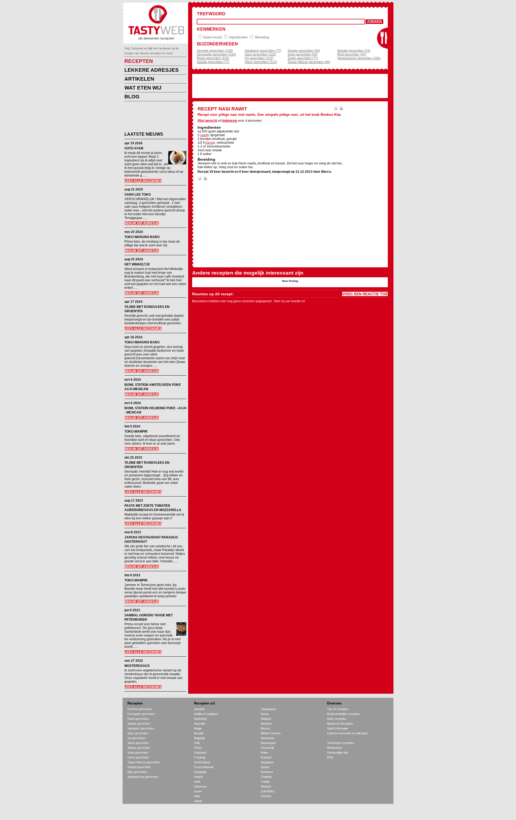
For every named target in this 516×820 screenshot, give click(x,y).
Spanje (265, 767)
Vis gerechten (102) (259, 58)
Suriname (267, 772)
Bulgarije (199, 738)
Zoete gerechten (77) (303, 58)
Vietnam (266, 786)
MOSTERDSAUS (137, 666)
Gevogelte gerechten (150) (216, 54)
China (198, 747)
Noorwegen (268, 743)
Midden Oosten (271, 733)
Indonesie (229, 121)
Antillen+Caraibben (206, 713)
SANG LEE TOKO (137, 194)
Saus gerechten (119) (260, 54)
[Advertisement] (151, 117)
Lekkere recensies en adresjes (347, 733)
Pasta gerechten (138, 718)
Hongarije (200, 772)
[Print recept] (341, 109)
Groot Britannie (204, 767)
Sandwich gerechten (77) (263, 51)
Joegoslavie (268, 709)
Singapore (267, 762)
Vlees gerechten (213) (261, 62)
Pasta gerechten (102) (213, 58)
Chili (196, 743)
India (197, 781)
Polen (264, 752)
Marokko (266, 723)
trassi (209, 143)
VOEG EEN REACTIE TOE (365, 294)
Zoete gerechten (138, 757)
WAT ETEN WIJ (143, 88)
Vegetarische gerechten (142, 776)
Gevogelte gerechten (141, 713)
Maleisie (266, 718)
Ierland (198, 776)
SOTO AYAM (133, 148)
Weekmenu (334, 747)
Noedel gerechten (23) (353, 51)
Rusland (266, 757)
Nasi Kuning (290, 280)
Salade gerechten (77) (213, 62)
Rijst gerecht (207, 121)
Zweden (266, 796)
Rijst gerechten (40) (351, 54)
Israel (197, 791)
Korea (264, 713)
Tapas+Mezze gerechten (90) (309, 62)
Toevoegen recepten (340, 743)
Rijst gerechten (137, 772)
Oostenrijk (267, 747)
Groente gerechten (139, 709)
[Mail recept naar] (336, 109)
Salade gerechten (138, 723)
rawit (203, 135)
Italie (197, 796)
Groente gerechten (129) (215, 51)
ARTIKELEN (139, 79)
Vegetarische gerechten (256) (359, 58)
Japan (198, 801)
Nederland (267, 738)
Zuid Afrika (267, 791)
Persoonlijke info (337, 752)
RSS (330, 757)
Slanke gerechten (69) (304, 51)
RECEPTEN (138, 61)
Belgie (198, 728)
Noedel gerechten (138, 767)
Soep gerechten (137, 752)
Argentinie (200, 718)
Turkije (265, 781)
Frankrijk (200, 757)
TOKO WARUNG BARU (142, 237)
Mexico (265, 728)
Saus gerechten (137, 733)
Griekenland (202, 762)
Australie (199, 723)
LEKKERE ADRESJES (151, 70)
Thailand (266, 776)
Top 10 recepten (337, 709)
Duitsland (200, 752)
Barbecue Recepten (340, 723)
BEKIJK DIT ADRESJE (141, 223)
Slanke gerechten (138, 747)
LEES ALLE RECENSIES (143, 181)
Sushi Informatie (337, 728)
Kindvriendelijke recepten (343, 713)
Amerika (199, 709)
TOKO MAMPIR (136, 431)
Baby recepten (336, 718)
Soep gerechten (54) (303, 54)
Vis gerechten (136, 738)
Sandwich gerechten (140, 728)
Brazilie (198, 733)
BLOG (131, 96)
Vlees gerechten (138, 743)
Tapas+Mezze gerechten (143, 762)
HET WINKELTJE (137, 264)
